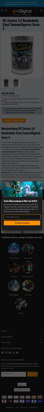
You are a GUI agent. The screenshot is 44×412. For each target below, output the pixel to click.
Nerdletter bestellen (22, 223)
